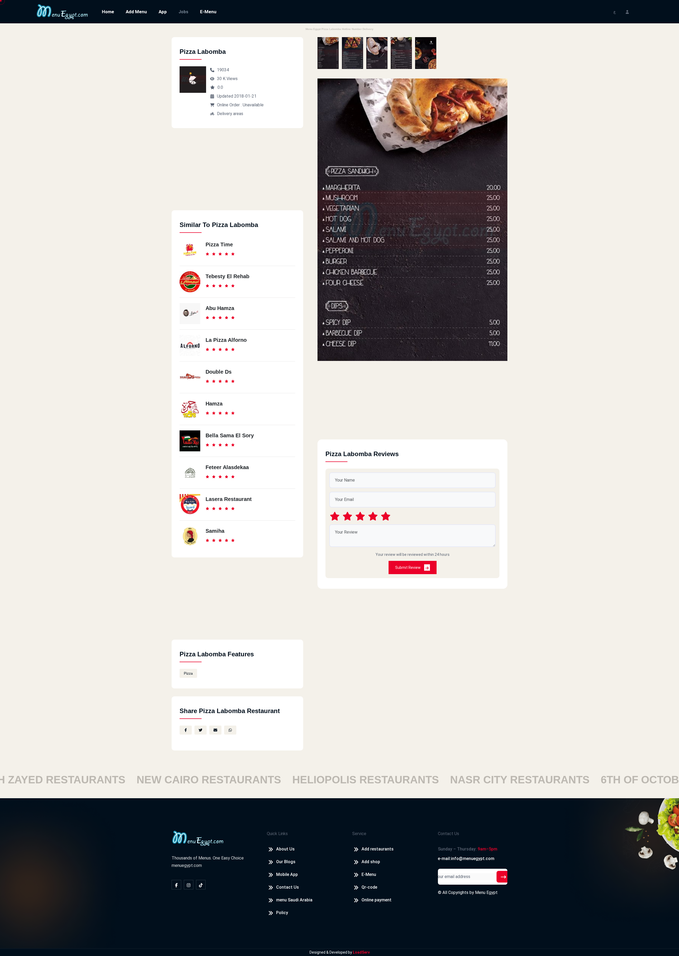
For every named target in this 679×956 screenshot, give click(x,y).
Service (359, 833)
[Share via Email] (215, 730)
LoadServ (361, 952)
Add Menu (136, 11)
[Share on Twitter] (200, 730)
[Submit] (503, 877)
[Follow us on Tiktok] (201, 884)
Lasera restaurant (229, 499)
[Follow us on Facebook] (176, 884)
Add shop (371, 861)
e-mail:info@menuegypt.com (466, 858)
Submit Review (408, 567)
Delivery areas (230, 113)
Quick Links (277, 833)
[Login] (627, 11)
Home (108, 11)
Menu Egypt (486, 892)
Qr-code (369, 887)
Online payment (376, 899)
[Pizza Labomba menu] (328, 53)
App (163, 11)
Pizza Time (219, 244)
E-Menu (208, 11)
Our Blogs (285, 861)
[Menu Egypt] (62, 11)
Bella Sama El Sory (230, 435)
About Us (285, 849)
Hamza (214, 404)
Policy (282, 912)
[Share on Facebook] (186, 730)
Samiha (215, 531)
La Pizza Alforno (226, 340)
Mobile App (287, 874)
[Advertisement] (237, 173)
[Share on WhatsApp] (230, 730)
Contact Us (287, 887)
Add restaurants (378, 849)
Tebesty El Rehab (227, 276)
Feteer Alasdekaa (227, 467)
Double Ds (219, 372)
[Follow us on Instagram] (188, 884)
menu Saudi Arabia (294, 899)
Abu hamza (220, 308)
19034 (223, 69)
